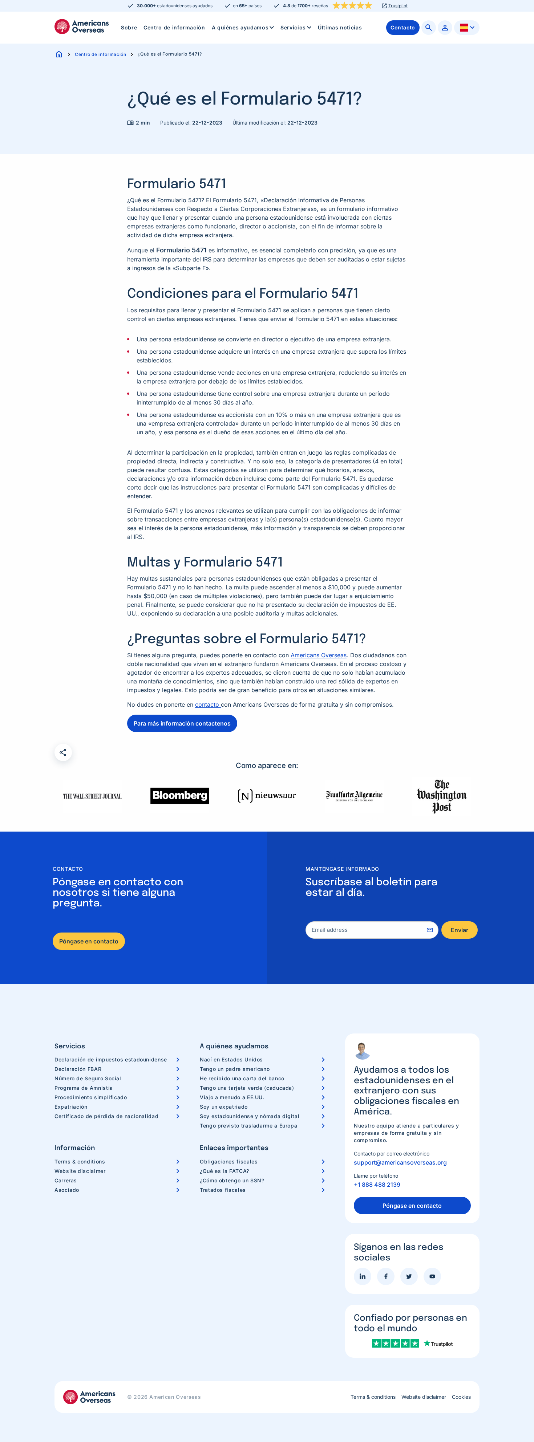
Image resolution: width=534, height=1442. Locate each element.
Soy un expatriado (224, 1107)
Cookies (461, 1397)
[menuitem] (129, 28)
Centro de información (174, 27)
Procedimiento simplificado (90, 1097)
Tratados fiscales (223, 1190)
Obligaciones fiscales (229, 1161)
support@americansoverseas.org (400, 1162)
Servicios (293, 27)
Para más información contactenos (182, 723)
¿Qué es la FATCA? (224, 1171)
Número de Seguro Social (87, 1078)
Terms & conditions (79, 1161)
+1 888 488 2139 (377, 1184)
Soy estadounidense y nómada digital (249, 1116)
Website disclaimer (80, 1171)
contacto (208, 704)
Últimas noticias (340, 27)
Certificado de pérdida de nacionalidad (106, 1116)
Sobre (129, 27)
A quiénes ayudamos (240, 27)
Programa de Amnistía (83, 1088)
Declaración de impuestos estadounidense (110, 1059)
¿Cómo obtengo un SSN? (232, 1180)
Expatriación (71, 1107)
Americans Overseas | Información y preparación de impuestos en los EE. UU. (81, 26)
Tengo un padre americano (235, 1069)
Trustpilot (398, 5)
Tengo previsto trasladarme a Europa (248, 1125)
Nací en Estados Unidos (231, 1059)
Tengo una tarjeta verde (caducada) (247, 1088)
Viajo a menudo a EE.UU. (232, 1097)
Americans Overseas (319, 655)
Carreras (65, 1180)
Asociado (66, 1190)
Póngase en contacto (88, 941)
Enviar (459, 930)
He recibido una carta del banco (242, 1078)
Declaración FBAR (77, 1069)
